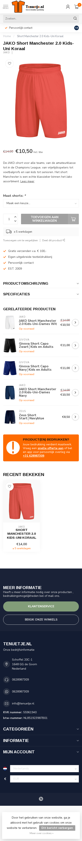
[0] (76, 7)
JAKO (6, 52)
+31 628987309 (33, 456)
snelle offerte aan (50, 448)
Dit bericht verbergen (57, 828)
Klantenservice (41, 606)
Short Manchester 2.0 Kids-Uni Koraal (40, 36)
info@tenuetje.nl (23, 703)
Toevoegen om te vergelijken (20, 240)
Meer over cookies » (41, 833)
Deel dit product (52, 240)
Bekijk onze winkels (41, 620)
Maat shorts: (14, 195)
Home (7, 36)
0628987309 (20, 680)
